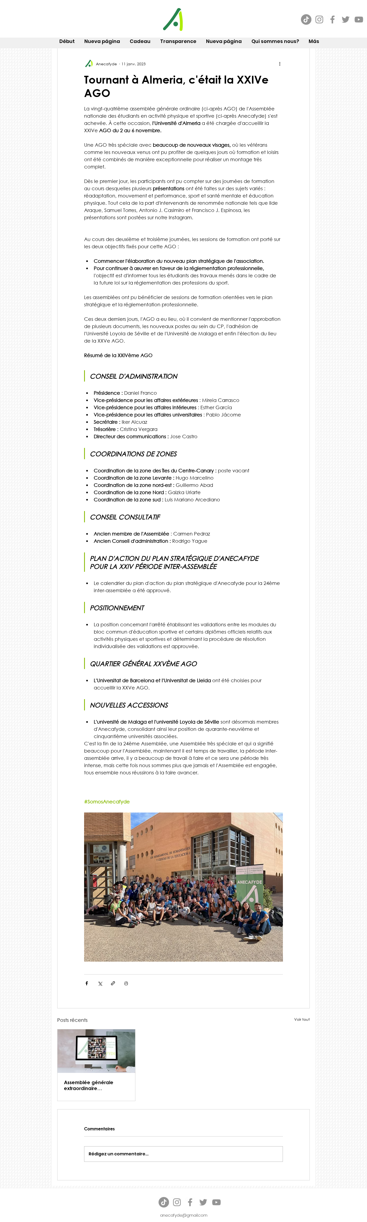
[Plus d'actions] (279, 63)
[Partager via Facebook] (86, 983)
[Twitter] (345, 19)
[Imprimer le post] (126, 983)
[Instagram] (319, 19)
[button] (275, 39)
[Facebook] (332, 19)
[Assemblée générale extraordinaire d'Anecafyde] (96, 1051)
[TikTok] (306, 19)
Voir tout (302, 1019)
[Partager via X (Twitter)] (99, 983)
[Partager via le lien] (113, 983)
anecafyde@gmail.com (183, 1215)
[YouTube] (359, 19)
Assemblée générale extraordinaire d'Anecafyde (88, 1085)
